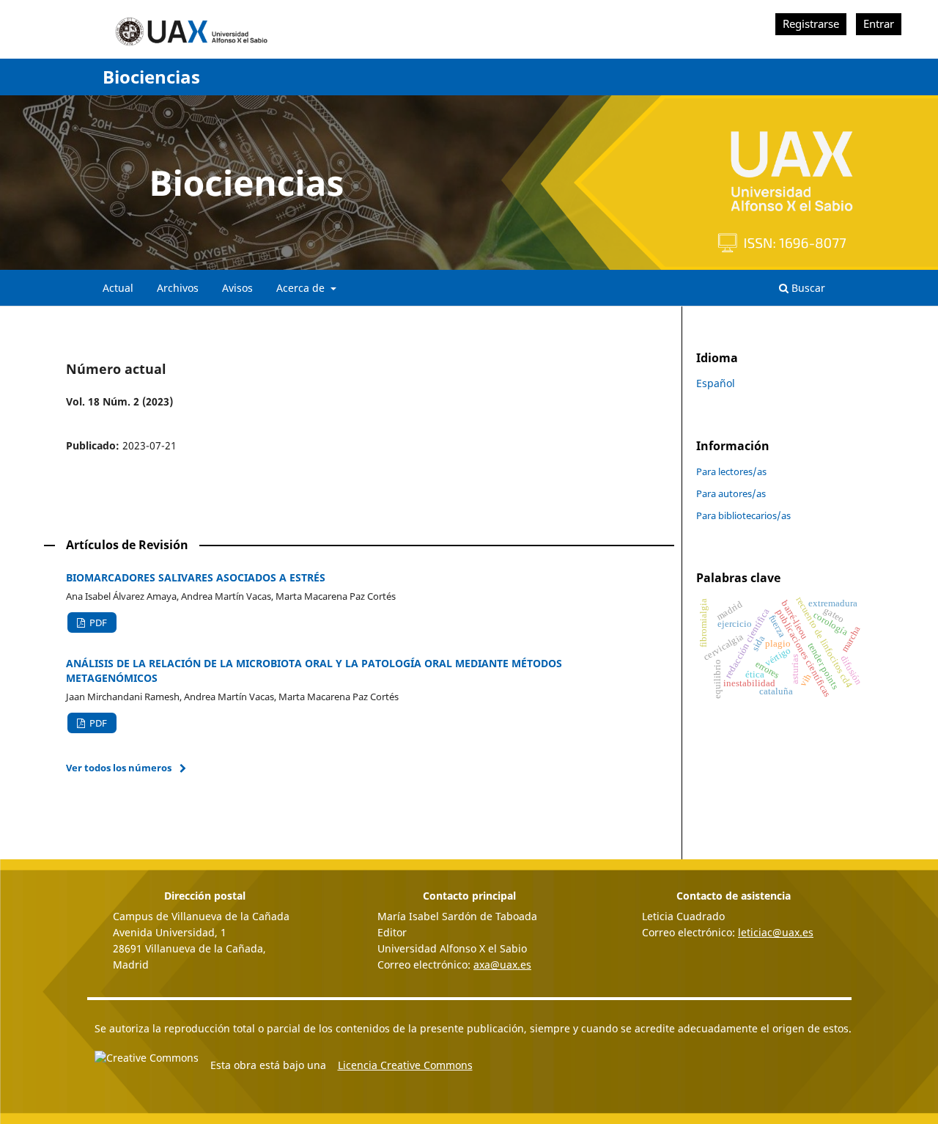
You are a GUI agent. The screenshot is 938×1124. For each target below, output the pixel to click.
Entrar (878, 24)
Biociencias (151, 77)
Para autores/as (731, 493)
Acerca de (302, 288)
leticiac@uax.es (775, 932)
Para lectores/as (731, 471)
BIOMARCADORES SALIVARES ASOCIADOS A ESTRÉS (195, 577)
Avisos (237, 288)
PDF (97, 622)
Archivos (178, 288)
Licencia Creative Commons (405, 1065)
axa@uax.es (502, 964)
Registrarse (811, 24)
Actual (118, 288)
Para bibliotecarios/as (743, 515)
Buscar (807, 288)
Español (715, 383)
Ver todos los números (118, 767)
